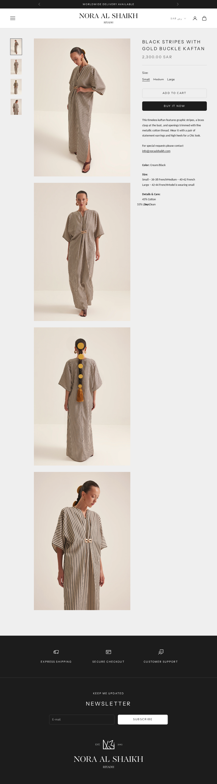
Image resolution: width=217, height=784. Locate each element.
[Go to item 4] (16, 106)
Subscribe (143, 719)
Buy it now (174, 106)
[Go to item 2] (16, 66)
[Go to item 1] (16, 46)
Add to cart (174, 93)
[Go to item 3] (16, 86)
